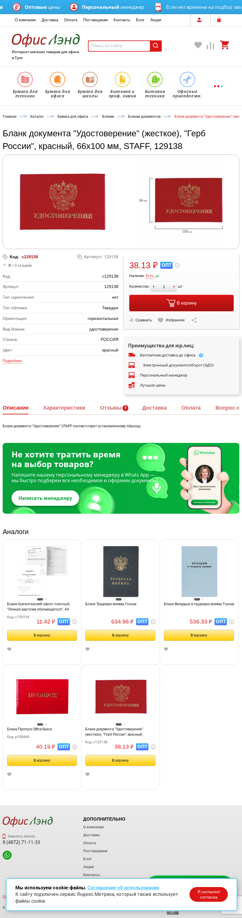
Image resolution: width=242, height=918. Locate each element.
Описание (16, 408)
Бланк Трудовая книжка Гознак (110, 604)
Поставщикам (95, 20)
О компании (25, 20)
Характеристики (64, 408)
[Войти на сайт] (220, 19)
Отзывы (111, 408)
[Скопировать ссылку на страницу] (194, 320)
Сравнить (143, 320)
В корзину (187, 302)
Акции (156, 20)
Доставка (50, 20)
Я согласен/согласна (208, 894)
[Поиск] (155, 46)
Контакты (122, 20)
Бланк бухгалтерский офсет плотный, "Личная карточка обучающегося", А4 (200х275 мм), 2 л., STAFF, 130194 (38, 607)
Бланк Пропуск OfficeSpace (29, 729)
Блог (140, 20)
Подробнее (12, 361)
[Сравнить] (210, 47)
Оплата (70, 20)
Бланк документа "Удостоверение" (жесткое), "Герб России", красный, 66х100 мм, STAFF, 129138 (114, 732)
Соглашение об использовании (123, 888)
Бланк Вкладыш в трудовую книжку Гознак (199, 604)
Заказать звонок (21, 836)
